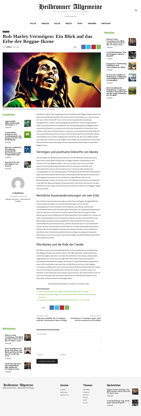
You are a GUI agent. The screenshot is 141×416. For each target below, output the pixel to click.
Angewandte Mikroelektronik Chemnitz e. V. (12, 123)
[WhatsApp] (98, 47)
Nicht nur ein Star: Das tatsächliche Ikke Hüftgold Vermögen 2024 (13, 366)
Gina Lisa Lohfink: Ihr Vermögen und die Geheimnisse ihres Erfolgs (63, 291)
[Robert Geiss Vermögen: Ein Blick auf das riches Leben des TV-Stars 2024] (27, 337)
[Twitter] (88, 47)
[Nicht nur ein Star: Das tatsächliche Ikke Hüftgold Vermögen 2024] (27, 365)
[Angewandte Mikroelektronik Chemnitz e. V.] (27, 123)
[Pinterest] (93, 47)
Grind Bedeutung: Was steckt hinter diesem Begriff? (116, 54)
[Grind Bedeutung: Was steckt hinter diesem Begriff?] (132, 55)
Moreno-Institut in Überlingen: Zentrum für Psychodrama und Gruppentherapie (13, 151)
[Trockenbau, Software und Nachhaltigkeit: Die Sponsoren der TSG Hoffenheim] (27, 134)
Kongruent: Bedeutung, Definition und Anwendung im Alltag (116, 65)
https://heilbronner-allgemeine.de (18, 196)
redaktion (9, 47)
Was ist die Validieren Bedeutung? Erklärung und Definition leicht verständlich (116, 77)
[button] (135, 10)
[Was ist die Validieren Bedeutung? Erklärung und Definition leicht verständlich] (132, 77)
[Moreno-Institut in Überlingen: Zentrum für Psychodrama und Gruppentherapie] (27, 149)
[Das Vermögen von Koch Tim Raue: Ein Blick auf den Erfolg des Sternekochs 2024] (27, 350)
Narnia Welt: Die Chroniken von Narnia (12, 164)
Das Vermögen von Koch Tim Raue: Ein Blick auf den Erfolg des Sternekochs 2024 (13, 352)
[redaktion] (4, 47)
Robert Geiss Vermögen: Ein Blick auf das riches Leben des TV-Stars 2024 (14, 338)
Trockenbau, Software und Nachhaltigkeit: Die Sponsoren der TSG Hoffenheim (13, 136)
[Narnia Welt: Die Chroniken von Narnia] (27, 164)
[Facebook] (83, 47)
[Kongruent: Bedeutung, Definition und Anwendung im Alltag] (132, 66)
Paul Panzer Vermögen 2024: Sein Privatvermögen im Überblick (86, 319)
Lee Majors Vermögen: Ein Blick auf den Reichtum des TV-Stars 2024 (64, 300)
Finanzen (6, 31)
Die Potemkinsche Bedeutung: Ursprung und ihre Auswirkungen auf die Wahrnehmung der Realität (116, 91)
